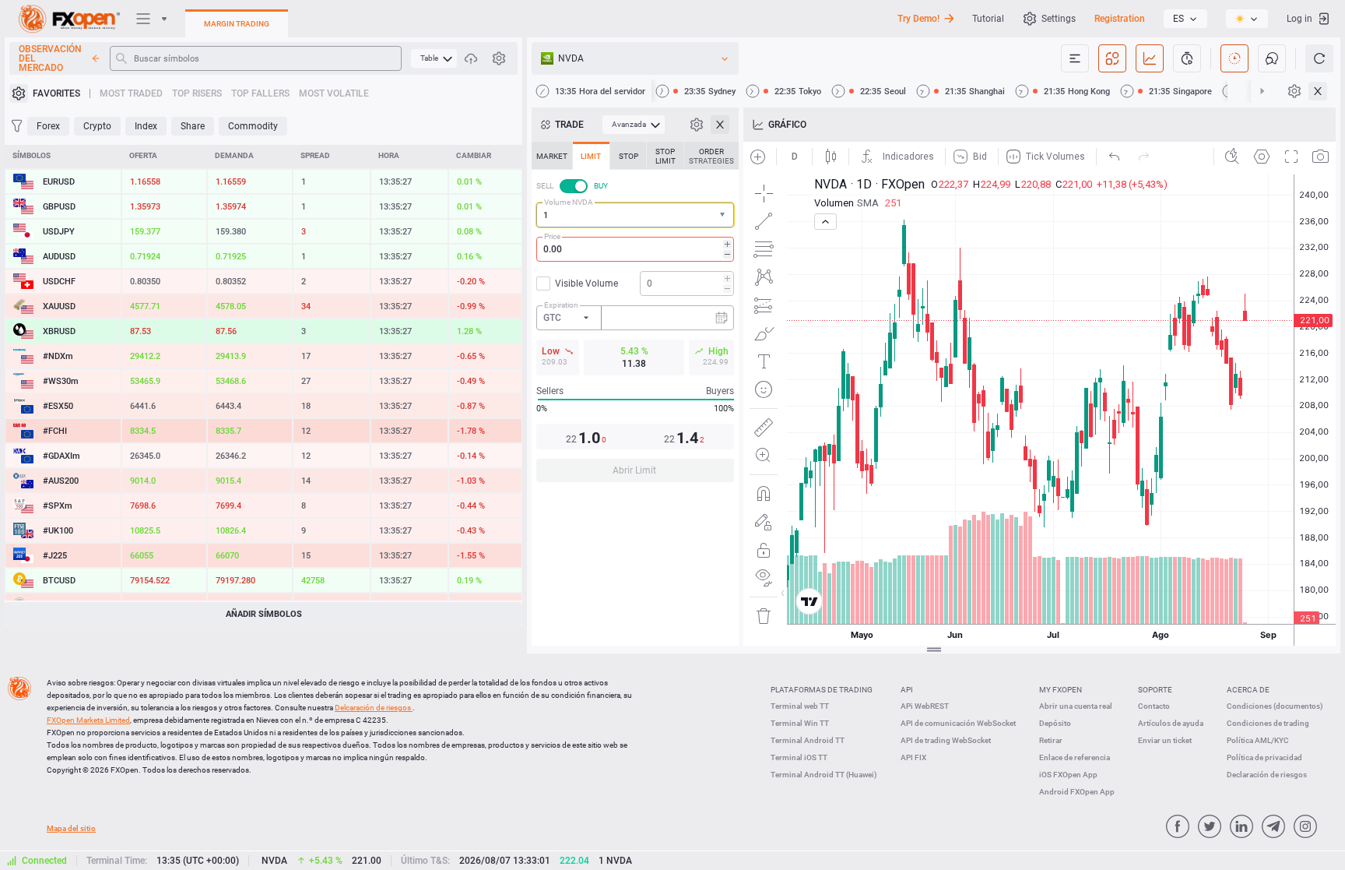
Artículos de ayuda (1170, 723)
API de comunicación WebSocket (958, 723)
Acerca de (1248, 689)
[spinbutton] (635, 249)
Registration (1119, 18)
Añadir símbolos (264, 614)
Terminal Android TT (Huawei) (824, 774)
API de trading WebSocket (946, 740)
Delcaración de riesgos (374, 707)
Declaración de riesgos (1267, 774)
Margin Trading (236, 23)
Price (552, 236)
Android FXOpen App (1077, 791)
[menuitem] (434, 58)
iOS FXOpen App (1068, 774)
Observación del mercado (50, 58)
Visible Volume (586, 283)
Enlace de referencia (1074, 757)
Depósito (1055, 723)
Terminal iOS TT (799, 757)
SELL (544, 185)
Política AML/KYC (1258, 740)
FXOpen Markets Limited (88, 720)
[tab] (552, 156)
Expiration (561, 305)
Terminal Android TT (808, 740)
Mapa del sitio (71, 828)
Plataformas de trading (822, 689)
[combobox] (635, 215)
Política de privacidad (1264, 757)
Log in (1299, 18)
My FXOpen (1060, 689)
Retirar (1050, 740)
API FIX (913, 757)
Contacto (1154, 706)
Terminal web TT (800, 706)
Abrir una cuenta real (1075, 706)
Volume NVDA (568, 202)
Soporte (1155, 689)
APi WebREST (925, 706)
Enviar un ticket (1165, 740)
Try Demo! (918, 18)
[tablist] (635, 316)
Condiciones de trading (1268, 723)
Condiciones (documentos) (1275, 706)
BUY (601, 185)
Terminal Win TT (800, 723)
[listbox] (1185, 18)
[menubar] (434, 58)
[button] (724, 215)
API (907, 689)
